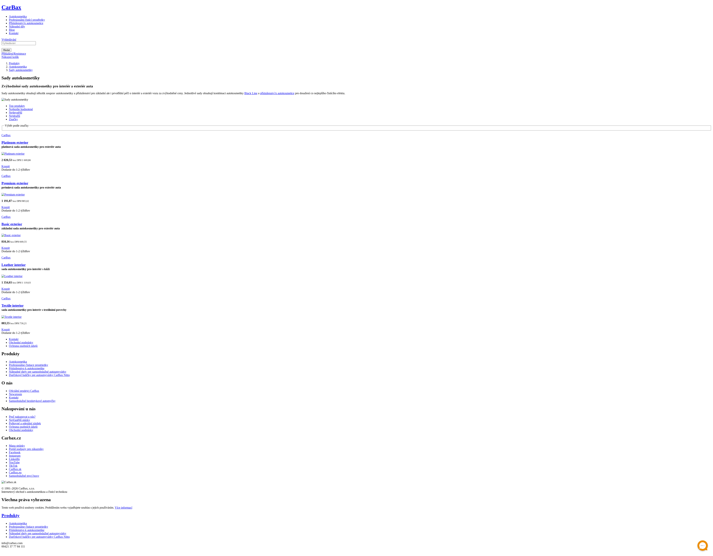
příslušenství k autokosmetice (277, 93)
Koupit (5, 166)
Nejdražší (14, 115)
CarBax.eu (15, 472)
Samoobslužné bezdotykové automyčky (32, 400)
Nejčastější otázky (19, 420)
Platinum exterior (14, 142)
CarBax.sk (15, 469)
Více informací (123, 507)
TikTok (13, 465)
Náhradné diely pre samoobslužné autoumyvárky (37, 371)
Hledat (6, 50)
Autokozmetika (18, 361)
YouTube (14, 462)
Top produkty (17, 105)
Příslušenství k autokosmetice (26, 23)
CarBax (11, 7)
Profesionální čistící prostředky (27, 19)
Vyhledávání (8, 39)
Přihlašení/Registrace (13, 53)
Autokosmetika (18, 16)
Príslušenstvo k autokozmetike (26, 368)
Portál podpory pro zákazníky (26, 449)
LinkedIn (14, 459)
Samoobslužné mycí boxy (24, 475)
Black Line (250, 93)
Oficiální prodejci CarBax (24, 390)
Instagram (14, 455)
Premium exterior (14, 183)
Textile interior (12, 305)
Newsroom (15, 394)
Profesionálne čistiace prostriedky (28, 365)
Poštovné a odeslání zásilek (25, 423)
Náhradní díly (17, 26)
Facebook (14, 452)
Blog (12, 29)
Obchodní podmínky (21, 342)
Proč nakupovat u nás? (22, 416)
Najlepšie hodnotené (21, 109)
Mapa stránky (17, 445)
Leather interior (13, 265)
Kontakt (13, 33)
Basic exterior (11, 224)
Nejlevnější (15, 112)
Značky (13, 119)
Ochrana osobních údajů (23, 345)
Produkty (10, 515)
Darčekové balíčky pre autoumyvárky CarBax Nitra (39, 375)
